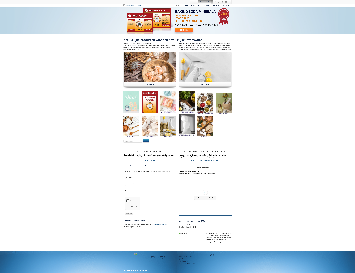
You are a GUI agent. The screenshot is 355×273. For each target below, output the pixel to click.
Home (177, 5)
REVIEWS (216, 5)
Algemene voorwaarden (185, 256)
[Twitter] (219, 2)
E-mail (127, 191)
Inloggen (194, 1)
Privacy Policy (182, 260)
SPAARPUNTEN (195, 5)
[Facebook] (215, 2)
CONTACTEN (226, 5)
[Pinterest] (222, 2)
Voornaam (128, 177)
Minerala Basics (149, 160)
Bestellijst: (204, 1)
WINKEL (185, 5)
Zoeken (146, 141)
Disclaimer (182, 258)
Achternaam (129, 184)
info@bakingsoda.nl (160, 224)
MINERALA (207, 5)
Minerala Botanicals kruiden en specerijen (205, 160)
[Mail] (226, 2)
